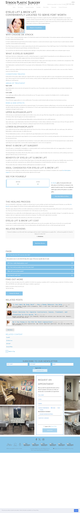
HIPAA (67, 448)
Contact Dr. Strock (14, 293)
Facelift (8, 337)
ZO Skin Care (9, 340)
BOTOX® (8, 343)
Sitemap (55, 448)
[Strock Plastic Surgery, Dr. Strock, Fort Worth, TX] (23, 3)
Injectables (38, 7)
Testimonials (53, 7)
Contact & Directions (63, 7)
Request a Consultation (36, 27)
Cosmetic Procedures (30, 7)
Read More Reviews (40, 243)
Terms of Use (53, 426)
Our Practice (20, 7)
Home (14, 7)
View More (10, 329)
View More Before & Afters (62, 196)
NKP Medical (46, 450)
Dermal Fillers (9, 346)
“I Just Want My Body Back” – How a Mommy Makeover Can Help (37, 304)
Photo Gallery (46, 7)
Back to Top (11, 351)
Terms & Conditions (61, 448)
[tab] (40, 255)
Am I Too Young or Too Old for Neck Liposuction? (33, 322)
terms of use (44, 368)
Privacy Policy (71, 448)
